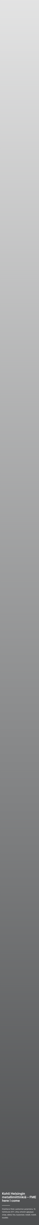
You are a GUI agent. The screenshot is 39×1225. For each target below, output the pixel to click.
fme (13, 1215)
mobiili (33, 1215)
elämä (9, 1215)
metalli (27, 1215)
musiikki (5, 1218)
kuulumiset (20, 1215)
